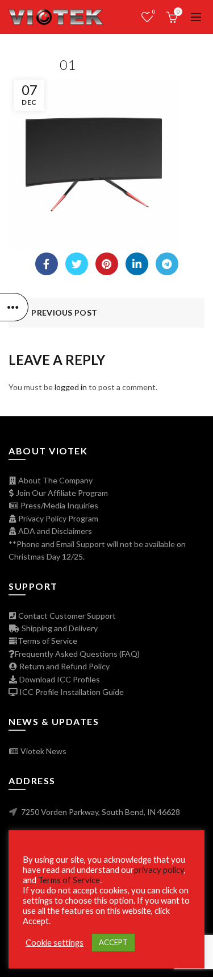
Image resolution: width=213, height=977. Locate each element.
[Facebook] (46, 263)
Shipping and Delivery (59, 628)
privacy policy (159, 870)
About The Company (54, 480)
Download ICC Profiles (59, 679)
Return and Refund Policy (64, 666)
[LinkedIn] (137, 263)
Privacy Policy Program (57, 518)
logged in (71, 387)
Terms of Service (47, 640)
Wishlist (154, 12)
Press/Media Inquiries (58, 505)
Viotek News (42, 751)
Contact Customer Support (66, 615)
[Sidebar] (14, 307)
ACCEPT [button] (113, 942)
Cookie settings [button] (54, 942)
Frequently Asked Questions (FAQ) (77, 654)
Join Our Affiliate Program (61, 493)
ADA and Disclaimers (54, 531)
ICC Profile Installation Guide (71, 692)
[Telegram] (167, 263)
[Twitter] (76, 263)
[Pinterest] (106, 263)
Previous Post (64, 312)
